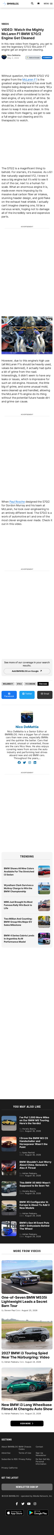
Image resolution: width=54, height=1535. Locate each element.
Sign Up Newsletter (41, 1454)
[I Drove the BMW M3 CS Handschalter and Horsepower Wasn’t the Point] (9, 1138)
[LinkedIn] (35, 762)
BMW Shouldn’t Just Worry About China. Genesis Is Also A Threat (35, 1164)
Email (46, 693)
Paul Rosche (17, 501)
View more (25, 1423)
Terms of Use (25, 1453)
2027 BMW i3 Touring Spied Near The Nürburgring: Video (26, 1355)
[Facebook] (19, 762)
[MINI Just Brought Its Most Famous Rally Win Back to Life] (44, 900)
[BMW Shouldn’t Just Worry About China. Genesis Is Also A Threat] (9, 1161)
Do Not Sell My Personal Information (43, 1461)
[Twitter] (24, 762)
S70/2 (19, 684)
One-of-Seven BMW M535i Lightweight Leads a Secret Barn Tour (24, 1301)
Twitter (28, 693)
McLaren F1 (29, 79)
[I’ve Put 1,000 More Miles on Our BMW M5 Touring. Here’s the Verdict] (9, 1117)
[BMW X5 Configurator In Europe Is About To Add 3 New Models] (9, 1201)
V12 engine (30, 684)
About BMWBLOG (10, 1446)
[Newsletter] (38, 3)
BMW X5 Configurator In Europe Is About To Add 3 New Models (35, 1204)
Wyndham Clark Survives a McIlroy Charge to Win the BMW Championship (18, 888)
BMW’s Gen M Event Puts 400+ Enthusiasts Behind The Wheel (34, 1225)
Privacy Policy (25, 1459)
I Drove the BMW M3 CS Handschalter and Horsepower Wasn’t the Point (34, 1143)
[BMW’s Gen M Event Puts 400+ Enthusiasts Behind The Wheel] (9, 1222)
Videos (5, 24)
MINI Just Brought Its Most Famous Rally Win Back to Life (18, 905)
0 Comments (47, 57)
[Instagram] (30, 762)
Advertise (6, 1453)
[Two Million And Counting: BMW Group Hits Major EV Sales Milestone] (44, 917)
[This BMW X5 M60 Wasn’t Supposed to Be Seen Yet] (9, 1182)
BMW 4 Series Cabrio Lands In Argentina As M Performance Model (19, 938)
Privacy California (9, 1468)
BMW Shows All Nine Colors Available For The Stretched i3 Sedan (19, 871)
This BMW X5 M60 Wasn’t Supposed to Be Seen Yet (35, 1184)
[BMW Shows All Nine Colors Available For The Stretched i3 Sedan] (44, 867)
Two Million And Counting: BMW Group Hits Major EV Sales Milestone (18, 921)
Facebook (9, 696)
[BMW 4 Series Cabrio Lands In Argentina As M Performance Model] (44, 934)
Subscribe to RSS (10, 1459)
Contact (39, 1446)
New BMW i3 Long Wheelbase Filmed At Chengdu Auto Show (27, 1407)
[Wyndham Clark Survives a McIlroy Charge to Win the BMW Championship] (44, 883)
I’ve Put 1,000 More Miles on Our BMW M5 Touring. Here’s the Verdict (34, 1120)
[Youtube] (30, 1505)
